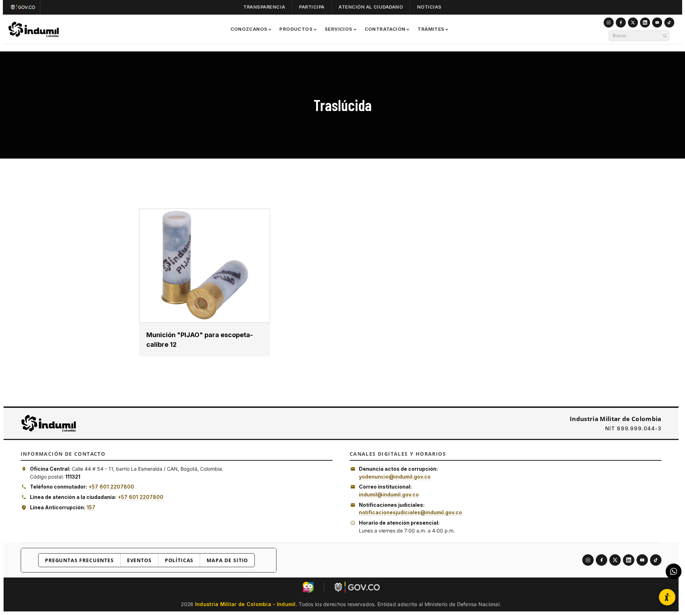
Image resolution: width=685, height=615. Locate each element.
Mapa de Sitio (227, 560)
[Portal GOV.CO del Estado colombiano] (357, 587)
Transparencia (264, 7)
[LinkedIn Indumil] (645, 23)
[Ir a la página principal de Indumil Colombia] (48, 423)
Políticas (179, 560)
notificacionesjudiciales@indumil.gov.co (410, 512)
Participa (312, 7)
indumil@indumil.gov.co (389, 494)
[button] (667, 597)
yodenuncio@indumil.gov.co (395, 477)
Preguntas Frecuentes (79, 560)
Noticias (429, 7)
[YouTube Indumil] (657, 23)
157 (91, 507)
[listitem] (588, 560)
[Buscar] (665, 36)
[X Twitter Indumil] (633, 23)
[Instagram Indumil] (609, 23)
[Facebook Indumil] (621, 23)
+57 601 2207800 (111, 487)
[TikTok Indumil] (669, 23)
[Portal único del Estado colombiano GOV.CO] (24, 7)
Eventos (139, 560)
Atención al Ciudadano (371, 7)
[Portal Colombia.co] (308, 587)
